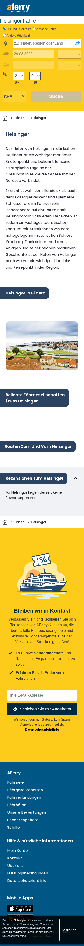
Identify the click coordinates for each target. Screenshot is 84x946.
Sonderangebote (22, 820)
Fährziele (15, 782)
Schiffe (13, 827)
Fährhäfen (16, 805)
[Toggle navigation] (70, 8)
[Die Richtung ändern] (77, 43)
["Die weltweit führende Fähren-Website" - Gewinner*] (18, 8)
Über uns (15, 865)
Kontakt (14, 858)
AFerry (14, 773)
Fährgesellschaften (25, 790)
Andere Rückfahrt (18, 35)
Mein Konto (17, 850)
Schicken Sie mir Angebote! (45, 708)
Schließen (69, 930)
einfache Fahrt (46, 29)
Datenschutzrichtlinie (42, 729)
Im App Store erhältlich (20, 908)
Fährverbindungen (24, 797)
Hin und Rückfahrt (19, 29)
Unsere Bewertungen (26, 812)
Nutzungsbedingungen (27, 873)
